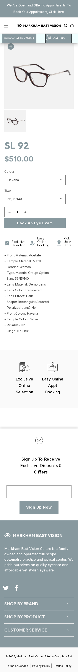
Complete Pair (63, 656)
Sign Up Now (39, 507)
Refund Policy (63, 665)
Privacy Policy (41, 665)
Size (7, 190)
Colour (9, 171)
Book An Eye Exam (35, 223)
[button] (65, 25)
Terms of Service (17, 665)
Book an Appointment (19, 38)
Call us (59, 38)
